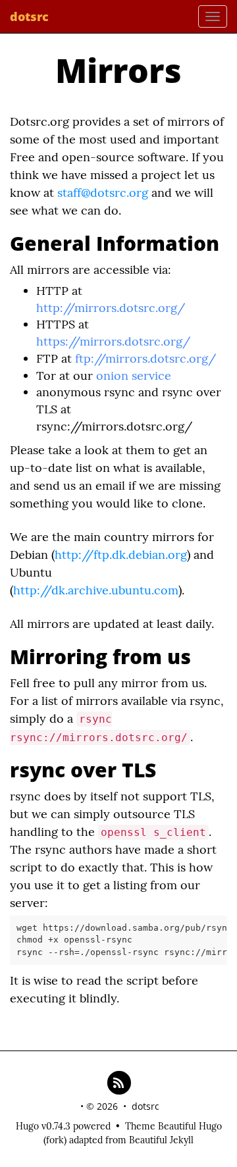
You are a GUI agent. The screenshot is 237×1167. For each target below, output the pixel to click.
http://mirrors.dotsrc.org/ (110, 307)
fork (55, 1140)
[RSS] (118, 1082)
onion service (133, 375)
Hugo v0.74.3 (43, 1126)
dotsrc (29, 16)
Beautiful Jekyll (161, 1140)
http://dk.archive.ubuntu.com (95, 590)
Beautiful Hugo (190, 1126)
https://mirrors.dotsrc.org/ (113, 341)
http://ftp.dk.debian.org (121, 554)
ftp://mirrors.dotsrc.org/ (145, 358)
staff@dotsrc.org (102, 192)
